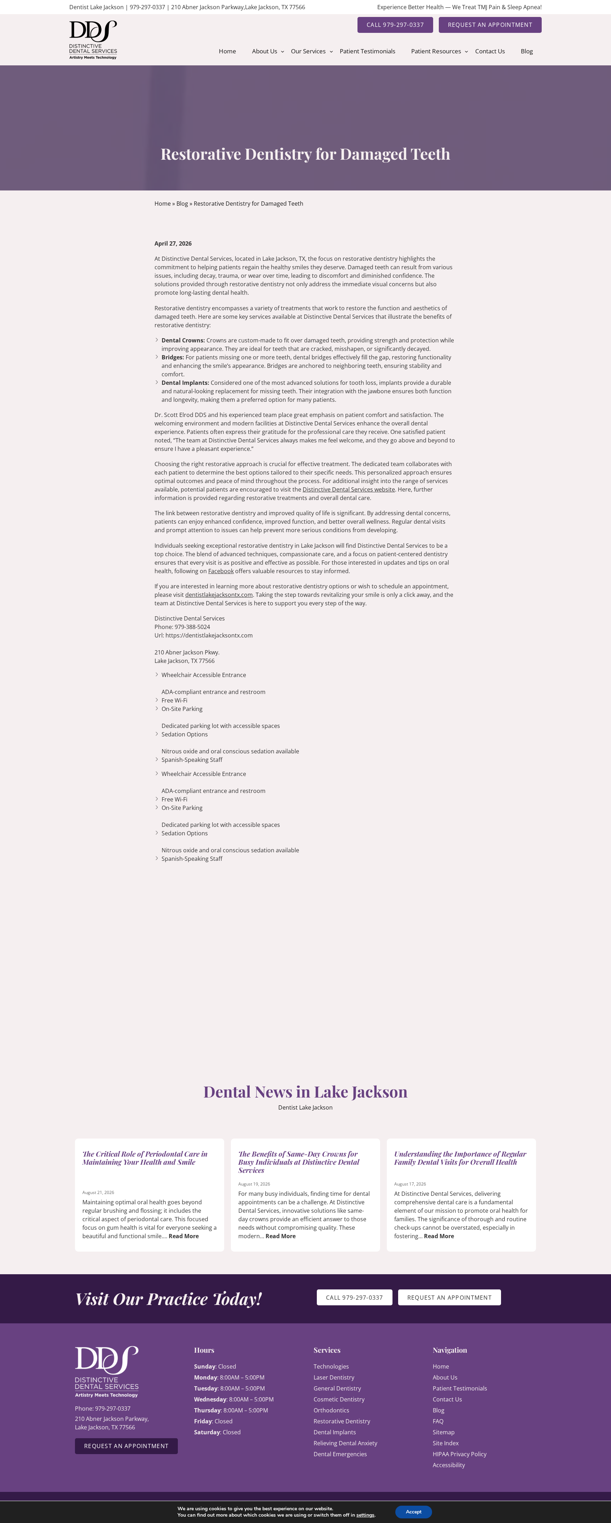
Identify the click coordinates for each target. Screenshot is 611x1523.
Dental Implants (335, 1432)
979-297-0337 (147, 7)
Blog (182, 203)
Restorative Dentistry (342, 1421)
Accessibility (449, 1465)
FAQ (438, 1421)
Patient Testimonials (460, 1388)
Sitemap (444, 1432)
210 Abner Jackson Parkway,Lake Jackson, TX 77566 (238, 7)
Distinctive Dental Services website (349, 489)
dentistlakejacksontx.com (219, 595)
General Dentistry (337, 1388)
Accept (413, 1512)
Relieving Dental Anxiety (345, 1443)
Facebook (221, 571)
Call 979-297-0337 (395, 25)
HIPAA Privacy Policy (460, 1454)
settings (365, 1515)
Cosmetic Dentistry (339, 1399)
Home (163, 203)
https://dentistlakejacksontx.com (209, 635)
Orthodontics (331, 1410)
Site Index (446, 1443)
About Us (445, 1377)
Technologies (331, 1366)
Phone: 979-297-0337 (102, 1408)
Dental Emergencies (340, 1454)
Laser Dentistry (334, 1377)
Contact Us (447, 1399)
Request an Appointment (490, 25)
